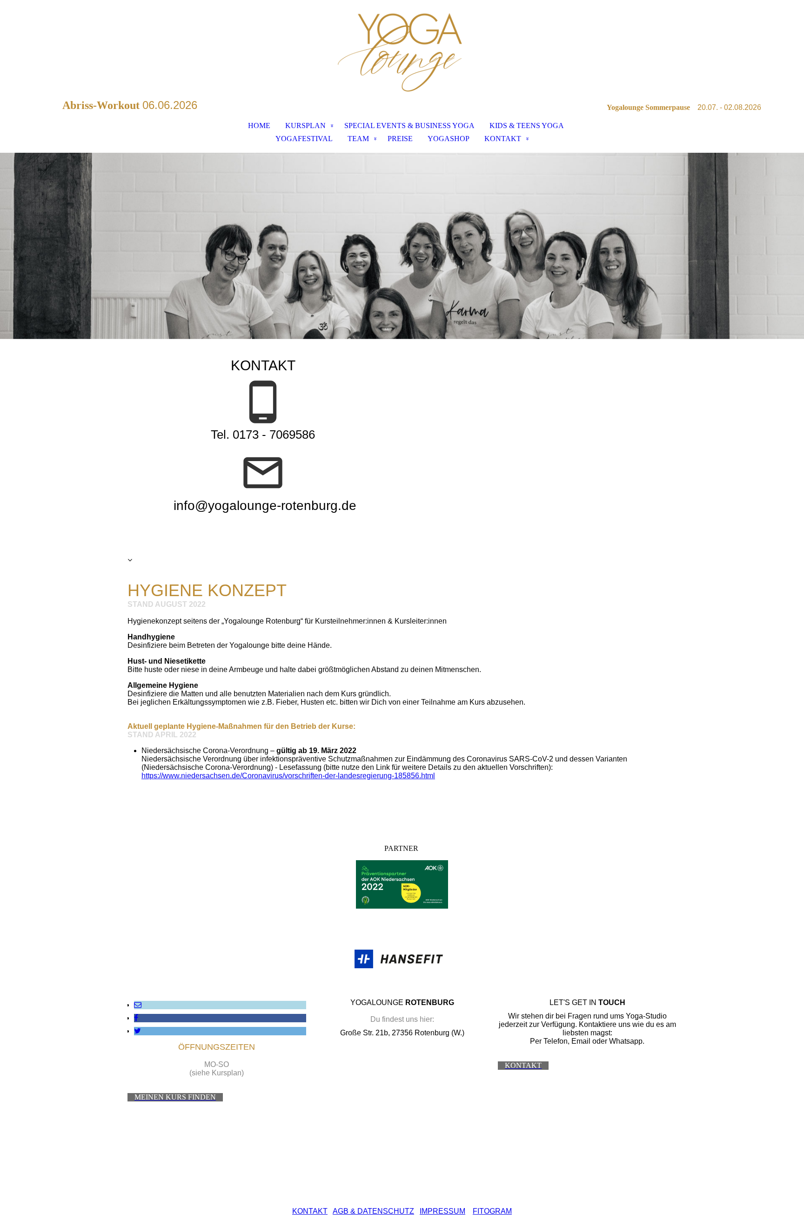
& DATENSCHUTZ (381, 1211)
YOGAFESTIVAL (304, 139)
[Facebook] (136, 1018)
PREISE (400, 139)
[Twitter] (137, 1031)
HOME (259, 125)
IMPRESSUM (442, 1211)
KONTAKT (502, 139)
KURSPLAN (305, 125)
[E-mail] (137, 1005)
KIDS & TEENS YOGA (526, 125)
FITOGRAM (492, 1211)
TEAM (358, 139)
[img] (402, 49)
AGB (340, 1211)
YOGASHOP (448, 139)
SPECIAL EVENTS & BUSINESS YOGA (409, 125)
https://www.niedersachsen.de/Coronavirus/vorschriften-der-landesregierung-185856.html (288, 776)
